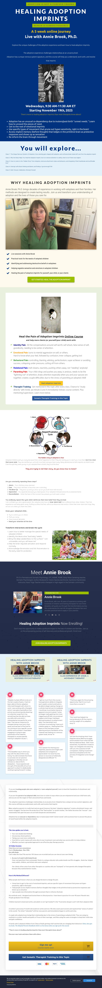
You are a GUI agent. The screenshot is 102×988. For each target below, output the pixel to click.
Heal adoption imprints (51, 383)
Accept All (89, 980)
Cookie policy (41, 980)
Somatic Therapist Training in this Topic (51, 398)
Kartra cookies (49, 980)
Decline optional (76, 980)
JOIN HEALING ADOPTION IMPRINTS (51, 643)
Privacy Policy (10, 982)
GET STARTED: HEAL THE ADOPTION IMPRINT (51, 280)
